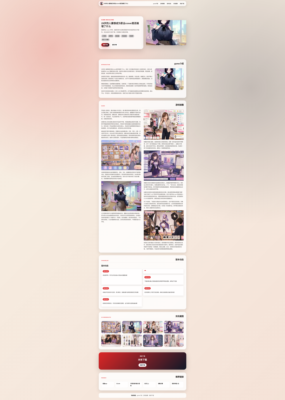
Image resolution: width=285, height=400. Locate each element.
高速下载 (182, 3)
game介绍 (155, 3)
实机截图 (175, 3)
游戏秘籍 (162, 3)
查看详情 (114, 44)
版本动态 (169, 3)
